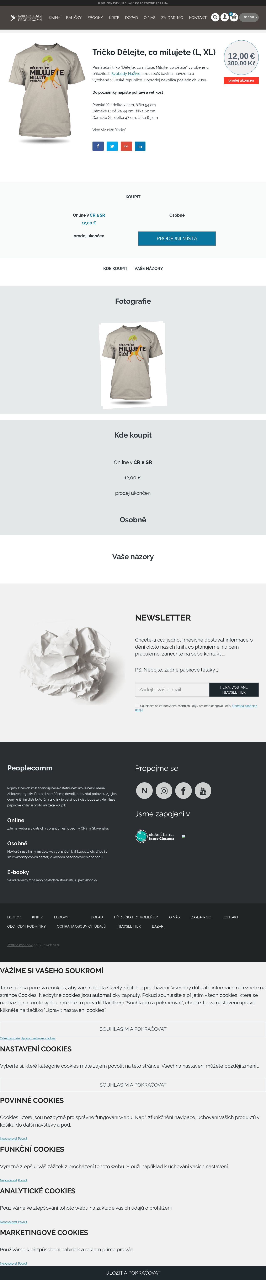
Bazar (157, 926)
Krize (114, 17)
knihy (54, 17)
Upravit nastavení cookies (38, 1038)
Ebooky (95, 17)
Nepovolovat (8, 1138)
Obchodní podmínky (26, 926)
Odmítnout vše (10, 1038)
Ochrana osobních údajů (81, 926)
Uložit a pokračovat (133, 1273)
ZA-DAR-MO (172, 17)
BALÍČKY (74, 17)
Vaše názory (148, 268)
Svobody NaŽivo (125, 73)
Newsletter (129, 926)
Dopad (131, 17)
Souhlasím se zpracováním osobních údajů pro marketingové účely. (196, 708)
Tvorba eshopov (20, 945)
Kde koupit (115, 268)
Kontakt (198, 17)
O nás (149, 17)
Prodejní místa (177, 238)
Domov (14, 917)
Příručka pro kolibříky (136, 917)
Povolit (22, 1138)
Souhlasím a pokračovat (133, 1029)
